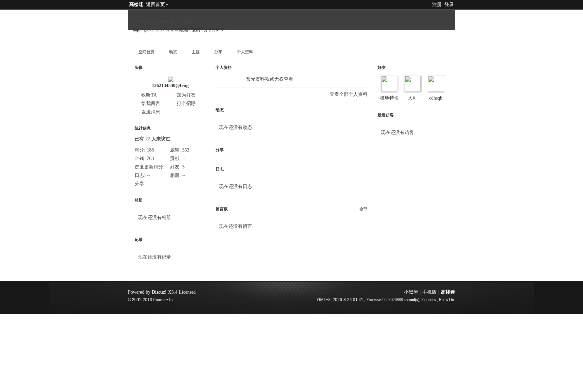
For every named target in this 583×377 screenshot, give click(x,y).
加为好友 (186, 95)
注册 (437, 4)
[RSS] (219, 30)
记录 (139, 239)
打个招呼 (186, 103)
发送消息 (150, 111)
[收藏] (184, 30)
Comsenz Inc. (164, 300)
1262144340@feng (170, 85)
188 (150, 150)
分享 (218, 52)
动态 (173, 52)
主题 (196, 52)
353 (185, 150)
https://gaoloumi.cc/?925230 (155, 30)
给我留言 (150, 103)
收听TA (149, 95)
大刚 (412, 98)
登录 (449, 4)
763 (150, 158)
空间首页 (146, 52)
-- (184, 158)
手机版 (429, 292)
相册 (139, 200)
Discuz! (159, 292)
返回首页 (155, 4)
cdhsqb (435, 98)
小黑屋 (411, 292)
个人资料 (245, 52)
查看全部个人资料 (348, 94)
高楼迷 (136, 4)
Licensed (187, 292)
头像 (139, 67)
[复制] (196, 30)
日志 (220, 169)
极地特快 (389, 98)
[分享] (207, 30)
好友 (382, 67)
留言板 (222, 209)
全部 (363, 209)
